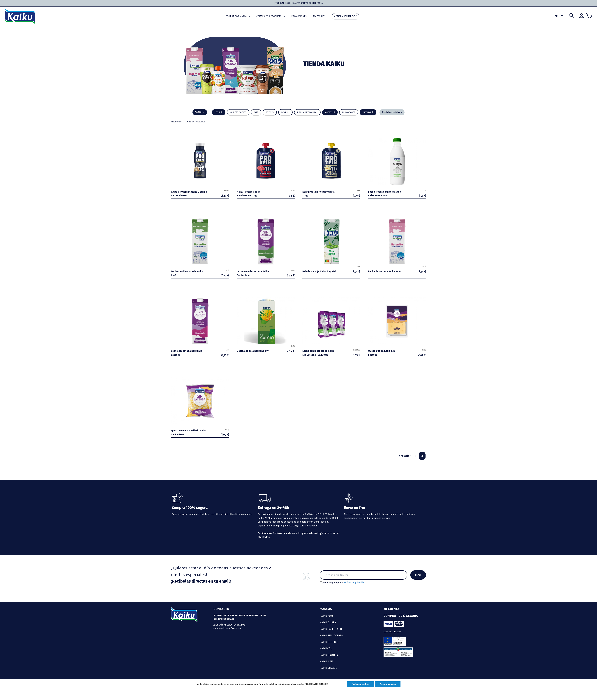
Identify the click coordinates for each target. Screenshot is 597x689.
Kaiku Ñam (326, 661)
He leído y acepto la (344, 583)
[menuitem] (556, 16)
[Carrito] (589, 15)
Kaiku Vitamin (328, 668)
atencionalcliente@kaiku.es (227, 628)
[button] (285, 112)
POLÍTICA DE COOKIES (316, 684)
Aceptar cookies (388, 684)
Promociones (299, 16)
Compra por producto (269, 16)
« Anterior (404, 455)
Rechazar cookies (360, 684)
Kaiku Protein (329, 654)
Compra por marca (236, 16)
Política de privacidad (354, 582)
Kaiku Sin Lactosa (331, 635)
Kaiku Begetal (329, 642)
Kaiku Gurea (328, 622)
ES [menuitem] (562, 16)
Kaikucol (326, 648)
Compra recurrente (345, 16)
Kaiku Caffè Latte (331, 629)
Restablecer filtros (392, 112)
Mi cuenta (391, 609)
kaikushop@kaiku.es (223, 619)
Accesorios (319, 16)
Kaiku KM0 (326, 615)
